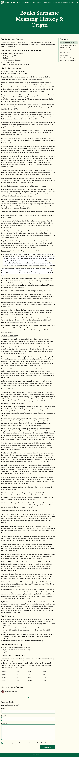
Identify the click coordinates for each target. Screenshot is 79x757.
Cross (3, 680)
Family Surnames (36, 2)
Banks (3, 671)
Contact (73, 2)
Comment (5, 723)
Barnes (4, 674)
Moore (29, 674)
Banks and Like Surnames (68, 61)
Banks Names (64, 55)
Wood (45, 680)
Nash (17, 665)
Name (3, 709)
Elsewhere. (4, 156)
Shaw (44, 671)
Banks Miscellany (65, 52)
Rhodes (29, 680)
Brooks (4, 677)
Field (17, 671)
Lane (17, 680)
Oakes (10, 665)
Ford (17, 674)
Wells (44, 677)
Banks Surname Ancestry (67, 50)
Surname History (47, 2)
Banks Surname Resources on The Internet (68, 46)
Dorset (3, 138)
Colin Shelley (14, 691)
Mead (29, 671)
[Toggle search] (77, 2)
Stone (45, 674)
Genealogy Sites (65, 2)
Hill (17, 677)
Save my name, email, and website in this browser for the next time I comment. (28, 743)
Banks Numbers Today (67, 58)
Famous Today (56, 2)
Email (3, 716)
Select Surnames (27, 2)
